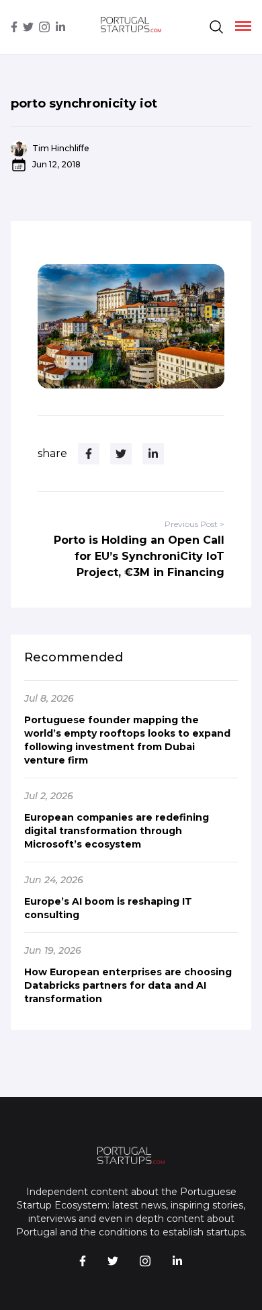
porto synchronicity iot (84, 103)
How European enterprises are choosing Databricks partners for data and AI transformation (128, 985)
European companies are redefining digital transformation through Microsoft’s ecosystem (116, 830)
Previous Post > (194, 524)
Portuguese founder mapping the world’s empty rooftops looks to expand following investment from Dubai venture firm (127, 740)
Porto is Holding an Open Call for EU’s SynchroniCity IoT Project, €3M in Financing (139, 556)
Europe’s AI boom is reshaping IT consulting (108, 908)
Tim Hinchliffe (60, 148)
